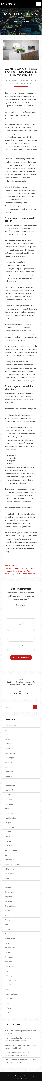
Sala (6, 971)
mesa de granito (12, 187)
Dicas (7, 808)
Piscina (7, 929)
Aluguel (8, 739)
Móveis (7, 566)
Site (21, 645)
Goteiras (8, 855)
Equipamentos (10, 832)
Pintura (8, 924)
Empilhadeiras (10, 818)
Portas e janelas (11, 947)
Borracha (8, 762)
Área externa (10, 753)
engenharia (9, 827)
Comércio (8, 776)
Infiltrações (9, 869)
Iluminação (9, 859)
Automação (9, 757)
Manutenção (10, 892)
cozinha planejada (12, 568)
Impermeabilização (12, 864)
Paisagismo (9, 920)
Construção (9, 790)
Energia (8, 822)
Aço (6, 730)
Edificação (9, 813)
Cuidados (8, 799)
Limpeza (8, 883)
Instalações (9, 873)
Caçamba (8, 767)
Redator (13, 80)
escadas (8, 836)
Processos (9, 957)
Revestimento (10, 966)
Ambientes (9, 743)
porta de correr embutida (24, 574)
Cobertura (9, 771)
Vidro (7, 1012)
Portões (8, 952)
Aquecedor (9, 748)
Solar (7, 989)
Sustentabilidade (11, 994)
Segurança (9, 975)
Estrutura (8, 846)
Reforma (8, 961)
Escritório (8, 841)
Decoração (9, 804)
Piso (6, 934)
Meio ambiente (11, 906)
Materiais (8, 901)
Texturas (8, 1008)
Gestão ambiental (12, 850)
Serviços (14, 566)
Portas (7, 943)
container (8, 795)
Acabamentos (10, 725)
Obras (7, 915)
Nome (21, 624)
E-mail (21, 635)
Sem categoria (10, 980)
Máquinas (8, 896)
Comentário (21, 605)
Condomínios (10, 785)
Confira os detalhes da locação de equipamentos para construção (21, 682)
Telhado (8, 1003)
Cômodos (8, 781)
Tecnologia (9, 998)
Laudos (7, 878)
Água (7, 734)
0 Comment (26, 83)
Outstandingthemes (21, 1078)
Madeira (8, 887)
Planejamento (10, 938)
